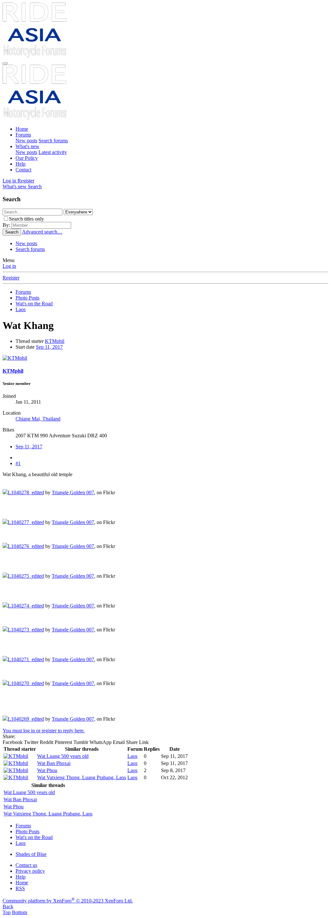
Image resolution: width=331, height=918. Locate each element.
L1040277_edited (26, 522)
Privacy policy (30, 871)
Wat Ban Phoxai (53, 763)
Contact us (26, 865)
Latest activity (52, 152)
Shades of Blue (31, 854)
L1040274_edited (26, 605)
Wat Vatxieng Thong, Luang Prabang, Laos (81, 777)
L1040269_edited (26, 719)
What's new (27, 146)
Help (21, 164)
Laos (132, 756)
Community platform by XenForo (68, 900)
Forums (23, 134)
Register (11, 277)
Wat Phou (47, 770)
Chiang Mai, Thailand (38, 418)
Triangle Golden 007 (73, 492)
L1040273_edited (26, 629)
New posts (26, 140)
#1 (18, 463)
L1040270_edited (26, 683)
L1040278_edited (26, 492)
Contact (23, 169)
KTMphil (54, 341)
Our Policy (27, 158)
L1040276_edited (26, 546)
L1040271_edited (26, 659)
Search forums (53, 140)
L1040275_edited (26, 576)
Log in (9, 266)
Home (22, 129)
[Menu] (5, 63)
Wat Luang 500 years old (63, 756)
